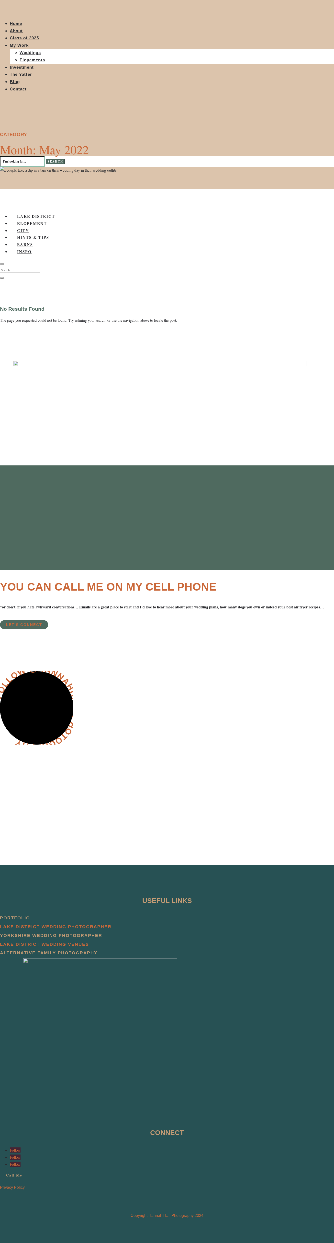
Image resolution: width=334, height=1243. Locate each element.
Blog (15, 81)
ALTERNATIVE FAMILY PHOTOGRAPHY (49, 952)
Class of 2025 (24, 38)
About (16, 31)
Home (16, 23)
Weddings (30, 52)
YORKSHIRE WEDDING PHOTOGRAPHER (51, 935)
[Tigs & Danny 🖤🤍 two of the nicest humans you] (280, 780)
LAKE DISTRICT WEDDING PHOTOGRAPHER (55, 926)
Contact (18, 89)
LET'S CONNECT (24, 625)
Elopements (32, 60)
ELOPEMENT (32, 223)
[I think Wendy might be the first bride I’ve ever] (129, 777)
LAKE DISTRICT (36, 216)
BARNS (25, 244)
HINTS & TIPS (33, 237)
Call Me (14, 1175)
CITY (23, 230)
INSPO (24, 251)
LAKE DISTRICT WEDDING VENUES (44, 944)
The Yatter (21, 74)
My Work (19, 45)
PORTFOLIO (15, 917)
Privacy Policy (12, 1187)
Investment (22, 67)
